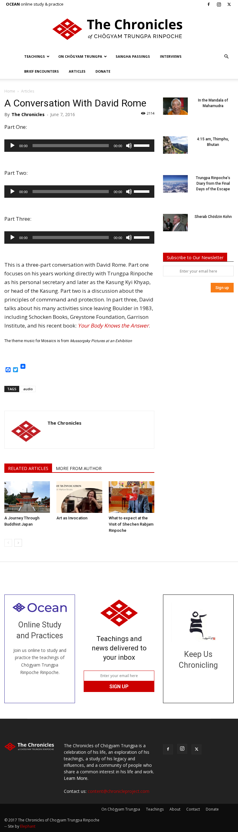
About (175, 809)
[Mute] (129, 145)
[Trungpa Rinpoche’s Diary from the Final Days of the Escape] (175, 183)
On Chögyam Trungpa (80, 56)
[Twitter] (229, 4)
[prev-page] (8, 543)
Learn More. (76, 778)
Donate (102, 71)
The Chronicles (28, 114)
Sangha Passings (133, 56)
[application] (79, 145)
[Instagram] (218, 4)
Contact (193, 809)
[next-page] (18, 543)
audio (28, 389)
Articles (77, 71)
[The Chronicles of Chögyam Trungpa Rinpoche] (119, 29)
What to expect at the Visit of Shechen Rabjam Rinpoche (131, 524)
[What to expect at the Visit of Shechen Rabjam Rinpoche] (131, 497)
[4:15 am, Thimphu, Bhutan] (175, 145)
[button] (226, 57)
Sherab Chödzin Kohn (213, 217)
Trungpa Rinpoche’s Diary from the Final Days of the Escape (213, 183)
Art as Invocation (71, 518)
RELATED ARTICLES (28, 468)
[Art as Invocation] (79, 497)
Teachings (34, 56)
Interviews (171, 56)
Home (9, 91)
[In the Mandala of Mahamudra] (175, 106)
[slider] (142, 145)
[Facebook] (208, 4)
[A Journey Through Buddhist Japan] (27, 497)
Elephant (27, 826)
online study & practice (35, 4)
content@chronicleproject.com (118, 791)
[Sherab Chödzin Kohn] (175, 222)
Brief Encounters (41, 71)
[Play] (12, 145)
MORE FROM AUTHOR (79, 468)
